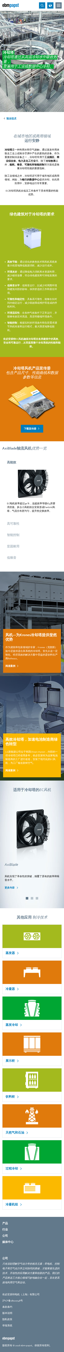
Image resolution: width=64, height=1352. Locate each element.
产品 (5, 1223)
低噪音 (11, 557)
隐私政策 (7, 1319)
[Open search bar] (42, 5)
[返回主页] (10, 5)
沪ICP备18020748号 (12, 1300)
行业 (5, 1229)
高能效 (11, 462)
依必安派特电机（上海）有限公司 (21, 1294)
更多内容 (10, 887)
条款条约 (7, 1307)
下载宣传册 (30, 428)
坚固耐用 (13, 546)
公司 (5, 1235)
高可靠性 (13, 523)
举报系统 (7, 1325)
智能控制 (13, 535)
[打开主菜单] (58, 5)
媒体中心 (8, 1242)
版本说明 (7, 1313)
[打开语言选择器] (50, 5)
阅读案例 (10, 666)
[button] (27, 898)
